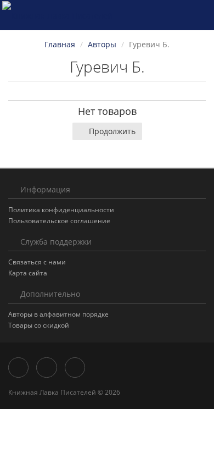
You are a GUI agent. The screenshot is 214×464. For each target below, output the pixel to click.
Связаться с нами (37, 262)
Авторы (102, 44)
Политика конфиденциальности (61, 209)
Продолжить (112, 131)
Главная (59, 44)
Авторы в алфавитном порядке (58, 314)
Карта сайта (27, 273)
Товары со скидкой (38, 325)
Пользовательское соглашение (59, 220)
